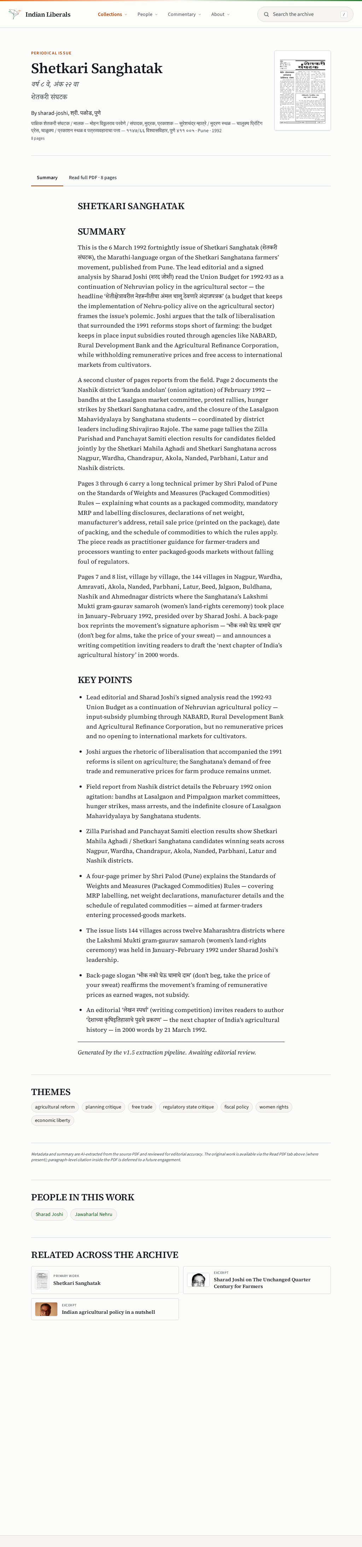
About (217, 14)
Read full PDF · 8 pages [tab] (93, 177)
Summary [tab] (47, 177)
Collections (110, 14)
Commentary (182, 14)
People (145, 14)
